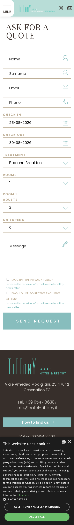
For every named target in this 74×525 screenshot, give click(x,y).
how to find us (36, 422)
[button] (37, 499)
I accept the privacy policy (35, 284)
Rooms (10, 175)
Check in (12, 115)
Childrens (13, 220)
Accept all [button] (37, 517)
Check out (14, 135)
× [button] (69, 441)
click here (23, 495)
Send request (38, 321)
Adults (10, 200)
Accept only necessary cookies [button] (37, 507)
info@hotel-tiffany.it (37, 408)
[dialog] (37, 481)
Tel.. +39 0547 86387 (37, 402)
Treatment (14, 155)
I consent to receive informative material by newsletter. (35, 286)
